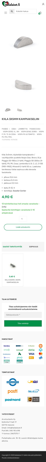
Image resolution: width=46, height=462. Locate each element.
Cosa (14, 129)
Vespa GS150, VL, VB (11, 132)
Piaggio (5, 129)
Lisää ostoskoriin (23, 227)
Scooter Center (19, 191)
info (4, 207)
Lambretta (22, 129)
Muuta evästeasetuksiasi (10, 458)
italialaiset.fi (19, 455)
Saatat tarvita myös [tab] (12, 247)
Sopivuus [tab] (33, 247)
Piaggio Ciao (34, 129)
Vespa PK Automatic (26, 134)
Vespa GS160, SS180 (28, 132)
